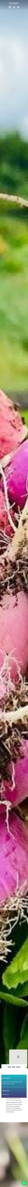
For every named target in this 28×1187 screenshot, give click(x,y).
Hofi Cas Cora (10, 1100)
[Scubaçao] (14, 3)
